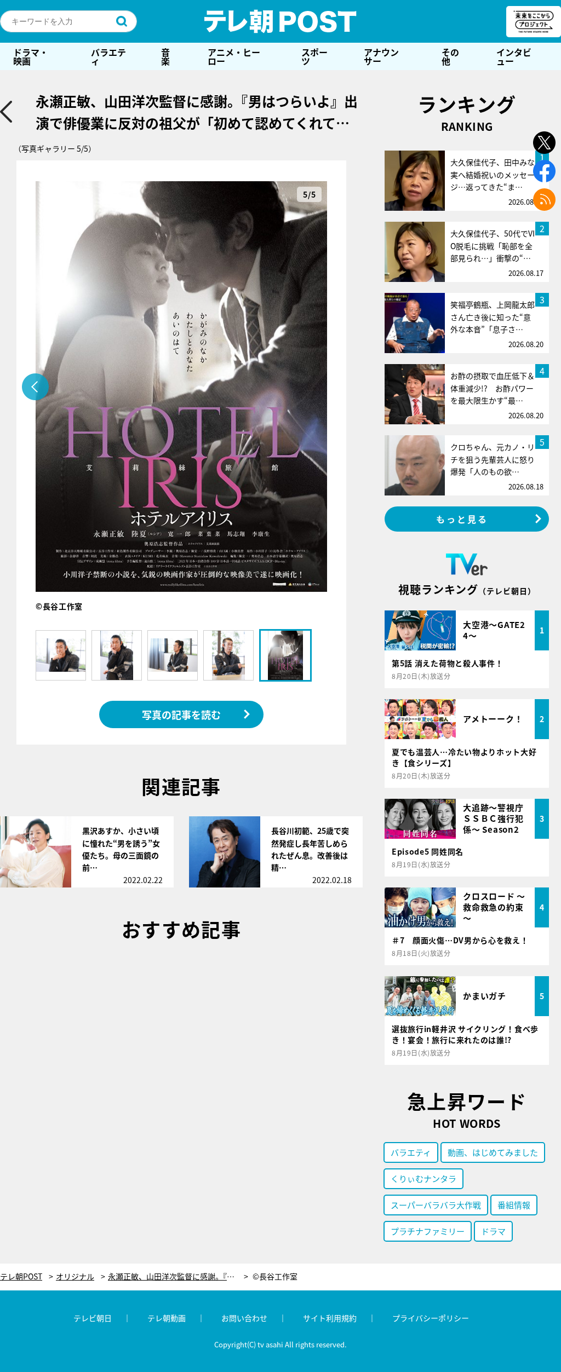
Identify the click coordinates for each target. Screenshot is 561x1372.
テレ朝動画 (166, 1317)
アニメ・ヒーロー (234, 56)
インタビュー (513, 56)
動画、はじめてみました (493, 1152)
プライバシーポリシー (430, 1317)
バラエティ (108, 56)
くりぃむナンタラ (423, 1178)
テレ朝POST (280, 21)
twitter (544, 142)
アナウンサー (381, 56)
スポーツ (314, 56)
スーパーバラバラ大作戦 (436, 1204)
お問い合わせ (244, 1317)
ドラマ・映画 (30, 56)
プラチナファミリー (428, 1231)
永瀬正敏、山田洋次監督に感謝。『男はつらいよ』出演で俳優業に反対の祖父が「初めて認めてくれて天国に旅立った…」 (178, 1276)
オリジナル (75, 1276)
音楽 (165, 56)
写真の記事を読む (181, 714)
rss (544, 199)
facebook (544, 171)
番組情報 (513, 1204)
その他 (450, 56)
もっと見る (462, 519)
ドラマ (493, 1231)
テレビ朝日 (92, 1317)
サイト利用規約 (330, 1317)
